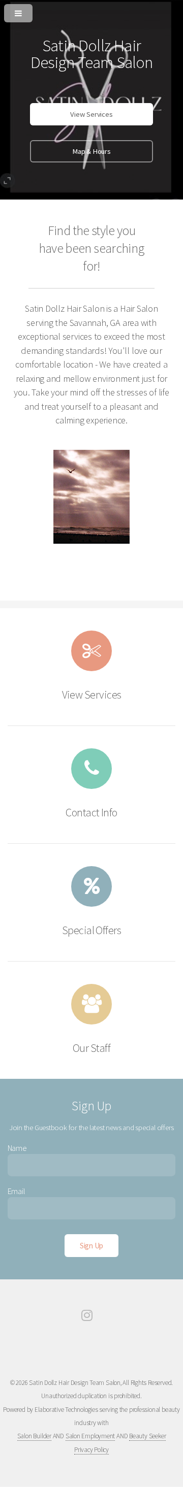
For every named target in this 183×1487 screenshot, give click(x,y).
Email (16, 1191)
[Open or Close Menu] (91, 11)
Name (17, 1148)
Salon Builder (34, 1436)
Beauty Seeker (147, 1436)
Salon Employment (90, 1436)
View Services (91, 114)
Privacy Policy (91, 1449)
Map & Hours (91, 151)
